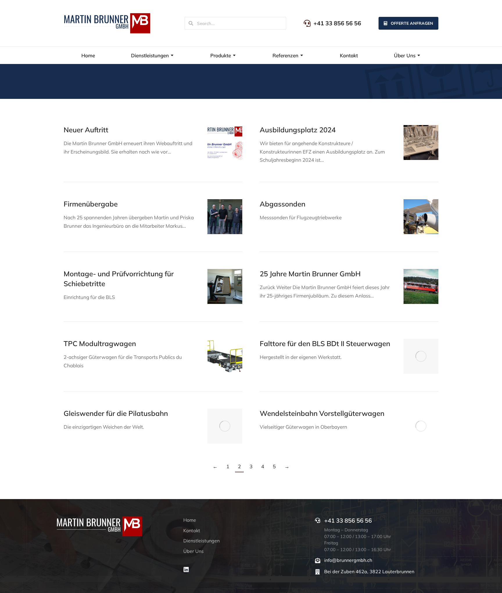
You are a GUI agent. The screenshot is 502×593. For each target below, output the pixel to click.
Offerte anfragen (412, 23)
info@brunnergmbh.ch (348, 560)
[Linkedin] (186, 570)
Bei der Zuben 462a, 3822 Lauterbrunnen (369, 571)
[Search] (191, 23)
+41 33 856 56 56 (337, 23)
